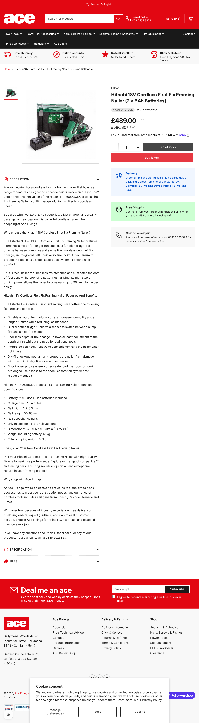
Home (7, 69)
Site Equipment (152, 33)
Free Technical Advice (68, 632)
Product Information (66, 643)
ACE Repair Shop (64, 653)
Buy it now (152, 157)
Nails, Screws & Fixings (78, 33)
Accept (97, 711)
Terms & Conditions (115, 643)
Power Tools (11, 33)
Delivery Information (115, 627)
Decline (139, 711)
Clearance (189, 33)
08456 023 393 (177, 237)
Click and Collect (136, 181)
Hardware (40, 43)
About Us (59, 627)
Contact (58, 638)
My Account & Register (99, 4)
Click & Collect (111, 632)
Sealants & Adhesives (165, 627)
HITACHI (116, 87)
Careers (58, 648)
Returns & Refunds (114, 638)
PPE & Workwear (16, 43)
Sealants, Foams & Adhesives (117, 33)
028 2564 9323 (141, 20)
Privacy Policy (152, 700)
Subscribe (177, 589)
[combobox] (84, 18)
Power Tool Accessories (41, 33)
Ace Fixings (22, 693)
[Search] (118, 18)
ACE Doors (60, 43)
